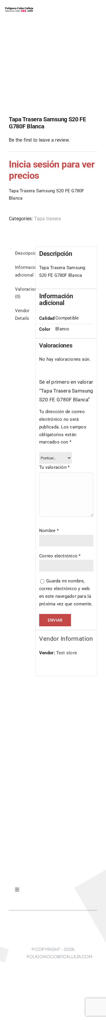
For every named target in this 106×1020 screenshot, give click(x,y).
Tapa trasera (47, 218)
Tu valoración (54, 467)
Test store (66, 652)
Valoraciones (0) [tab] (23, 293)
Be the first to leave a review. (39, 140)
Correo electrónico (60, 556)
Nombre (49, 530)
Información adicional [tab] (23, 271)
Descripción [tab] (23, 253)
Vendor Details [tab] (22, 314)
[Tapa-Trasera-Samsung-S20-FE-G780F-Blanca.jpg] (53, 72)
